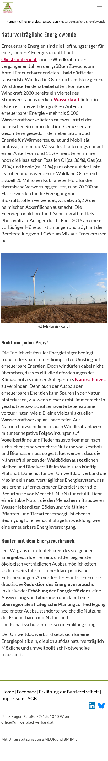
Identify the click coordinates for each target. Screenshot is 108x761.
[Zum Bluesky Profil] (101, 705)
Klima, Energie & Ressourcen (38, 21)
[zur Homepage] (7, 7)
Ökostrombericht (19, 59)
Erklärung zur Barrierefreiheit (69, 691)
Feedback (26, 691)
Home (7, 691)
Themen (11, 21)
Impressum (12, 698)
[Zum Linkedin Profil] (92, 705)
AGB (32, 698)
